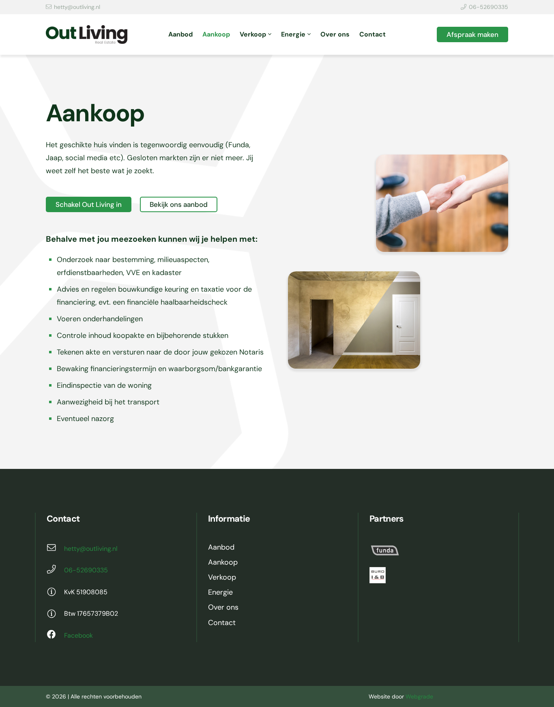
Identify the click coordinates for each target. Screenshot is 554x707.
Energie (220, 592)
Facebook (78, 635)
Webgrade (419, 696)
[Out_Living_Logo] (86, 34)
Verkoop (222, 577)
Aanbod (221, 547)
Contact (222, 622)
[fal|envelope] (55, 548)
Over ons (223, 607)
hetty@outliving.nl (91, 548)
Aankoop (223, 562)
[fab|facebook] (55, 635)
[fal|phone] (55, 570)
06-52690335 (86, 570)
